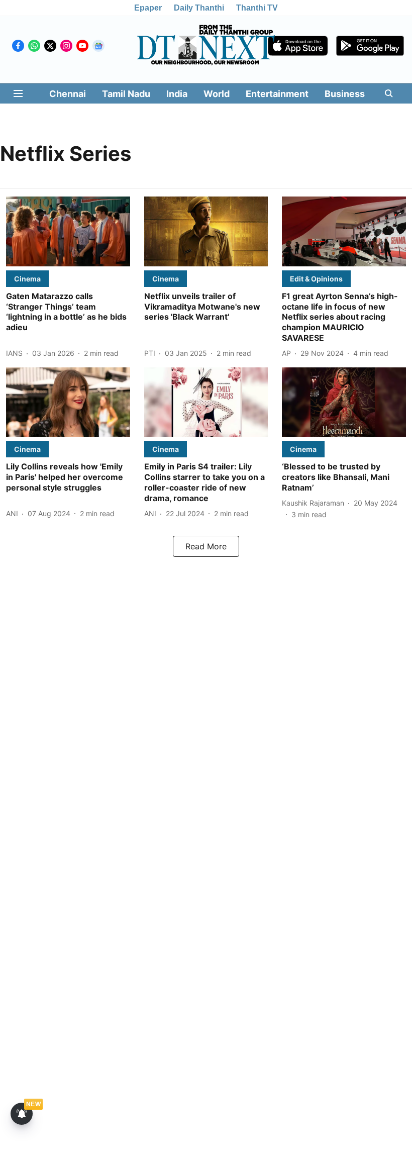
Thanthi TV (257, 8)
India (176, 93)
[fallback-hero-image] (68, 231)
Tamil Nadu (126, 93)
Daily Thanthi (199, 8)
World (216, 93)
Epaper (148, 8)
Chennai (67, 93)
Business (345, 93)
